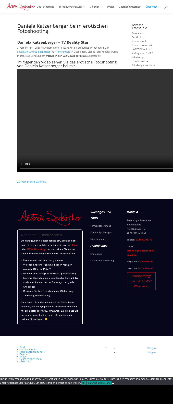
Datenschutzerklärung (102, 260)
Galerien (95, 7)
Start (29, 7)
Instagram (147, 268)
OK (83, 382)
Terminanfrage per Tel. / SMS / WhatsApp (141, 281)
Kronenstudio (62, 51)
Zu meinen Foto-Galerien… (32, 181)
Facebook (147, 261)
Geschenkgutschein (130, 7)
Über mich (151, 7)
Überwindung (97, 239)
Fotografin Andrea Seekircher (33, 51)
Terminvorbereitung (70, 7)
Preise (110, 7)
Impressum (96, 254)
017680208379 (140, 61)
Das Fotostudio (45, 7)
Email (75, 245)
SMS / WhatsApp (36, 249)
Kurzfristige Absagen (101, 232)
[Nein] (113, 383)
